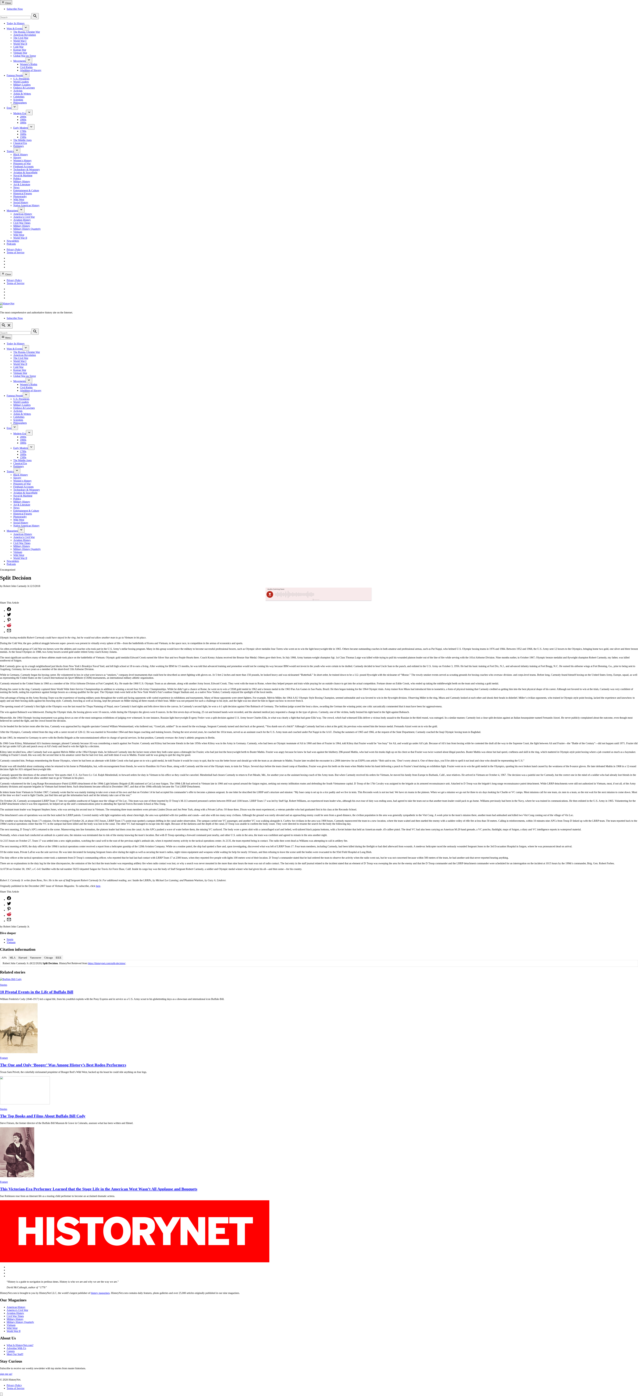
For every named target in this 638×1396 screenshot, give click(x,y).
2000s (23, 116)
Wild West (18, 199)
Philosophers (20, 102)
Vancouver (35, 957)
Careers (11, 1351)
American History (22, 213)
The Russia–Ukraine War (26, 31)
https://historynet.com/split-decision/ (106, 963)
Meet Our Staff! (15, 1354)
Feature (4, 1057)
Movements (19, 61)
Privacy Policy (14, 249)
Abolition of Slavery (30, 70)
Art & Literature (21, 184)
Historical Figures (22, 193)
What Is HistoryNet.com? (20, 1345)
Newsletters (13, 240)
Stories (3, 984)
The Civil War (20, 37)
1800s (23, 122)
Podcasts (11, 243)
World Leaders (21, 81)
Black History (20, 154)
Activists (17, 90)
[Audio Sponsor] (343, 594)
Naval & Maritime (22, 175)
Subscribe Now (15, 8)
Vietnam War (20, 52)
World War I (19, 40)
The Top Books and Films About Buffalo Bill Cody (42, 1116)
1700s (23, 131)
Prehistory (18, 146)
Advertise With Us (16, 1348)
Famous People (15, 75)
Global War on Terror (24, 55)
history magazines (100, 1293)
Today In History (16, 23)
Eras (9, 107)
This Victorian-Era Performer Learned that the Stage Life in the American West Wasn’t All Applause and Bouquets (98, 1189)
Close (8, 3)
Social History (20, 202)
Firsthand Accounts (23, 166)
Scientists (18, 99)
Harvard (22, 957)
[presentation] (25, 27)
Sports (10, 939)
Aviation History (22, 219)
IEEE (58, 957)
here (98, 886)
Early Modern (20, 127)
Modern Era (19, 113)
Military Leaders (22, 84)
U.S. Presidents (21, 78)
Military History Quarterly (27, 228)
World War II (20, 43)
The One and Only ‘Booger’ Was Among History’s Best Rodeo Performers (63, 1065)
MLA (13, 957)
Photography (20, 196)
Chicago (48, 957)
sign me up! (6, 1374)
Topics (10, 151)
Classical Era (20, 143)
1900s (23, 119)
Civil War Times (21, 222)
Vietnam (17, 231)
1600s (23, 134)
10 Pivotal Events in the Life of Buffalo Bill (36, 992)
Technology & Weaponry (26, 169)
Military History (21, 181)
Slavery (17, 157)
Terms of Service (15, 252)
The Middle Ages (22, 140)
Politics (17, 178)
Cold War (18, 46)
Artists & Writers (22, 93)
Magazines (12, 210)
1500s (23, 137)
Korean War (19, 49)
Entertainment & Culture (26, 190)
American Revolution (24, 34)
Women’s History (22, 160)
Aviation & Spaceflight (25, 172)
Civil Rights (26, 67)
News (16, 187)
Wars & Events (14, 28)
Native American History (26, 205)
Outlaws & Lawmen (24, 87)
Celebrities (18, 96)
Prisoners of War (22, 163)
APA (4, 957)
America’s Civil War (24, 216)
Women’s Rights (28, 64)
